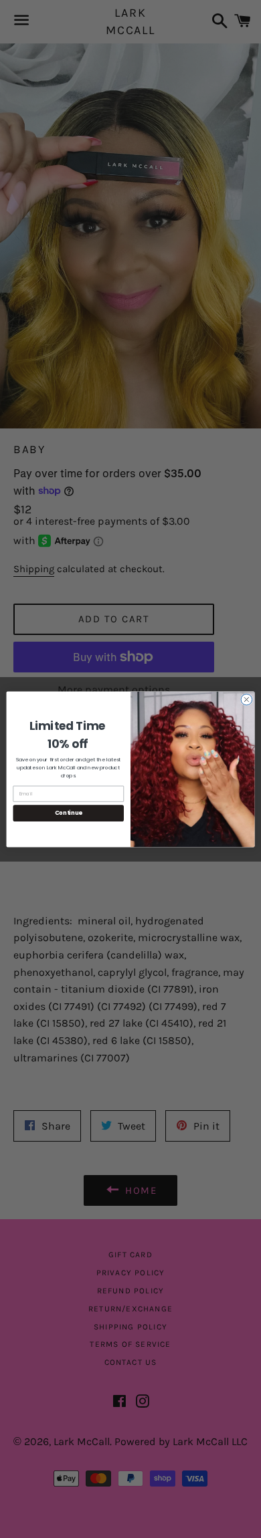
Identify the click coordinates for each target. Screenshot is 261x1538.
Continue (68, 813)
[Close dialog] (246, 699)
